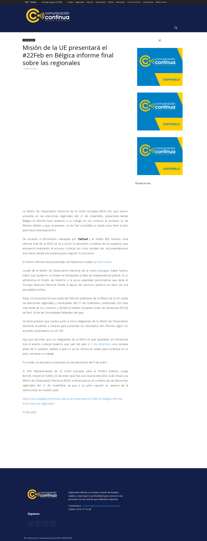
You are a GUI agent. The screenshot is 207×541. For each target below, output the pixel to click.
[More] (53, 76)
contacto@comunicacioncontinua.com (101, 505)
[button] (175, 27)
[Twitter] (33, 76)
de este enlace (102, 262)
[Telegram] (46, 76)
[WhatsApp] (40, 76)
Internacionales (28, 40)
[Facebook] (26, 76)
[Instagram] (38, 524)
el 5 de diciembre (99, 344)
